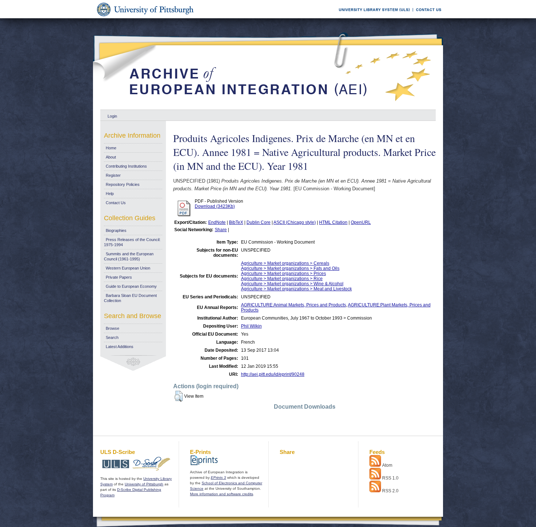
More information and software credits (221, 494)
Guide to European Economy (131, 286)
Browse (112, 328)
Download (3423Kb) (215, 206)
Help (110, 193)
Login (112, 116)
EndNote (217, 222)
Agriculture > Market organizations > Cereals (285, 263)
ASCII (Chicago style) (294, 222)
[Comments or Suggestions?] (427, 17)
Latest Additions (119, 346)
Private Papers (119, 277)
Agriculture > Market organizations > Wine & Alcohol (292, 283)
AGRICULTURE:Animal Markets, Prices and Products (293, 305)
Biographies (116, 230)
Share (221, 229)
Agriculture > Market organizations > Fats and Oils (290, 268)
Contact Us (116, 203)
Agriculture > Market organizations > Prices (283, 273)
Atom (387, 465)
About (111, 157)
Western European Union (128, 268)
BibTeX (236, 222)
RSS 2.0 (390, 490)
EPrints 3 (218, 478)
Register (113, 175)
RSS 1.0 (390, 478)
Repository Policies (123, 184)
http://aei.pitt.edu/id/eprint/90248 (272, 374)
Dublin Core (258, 222)
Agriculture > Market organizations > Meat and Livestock (296, 288)
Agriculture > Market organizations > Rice (282, 278)
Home (111, 148)
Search (112, 337)
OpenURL (361, 222)
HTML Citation (333, 222)
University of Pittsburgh (144, 484)
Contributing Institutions (126, 166)
